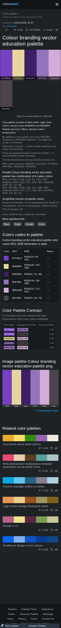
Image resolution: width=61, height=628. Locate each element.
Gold (17, 224)
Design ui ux (10, 525)
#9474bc (6, 280)
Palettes (12, 609)
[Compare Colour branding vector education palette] (56, 30)
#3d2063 (6, 272)
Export (49, 30)
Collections (47, 609)
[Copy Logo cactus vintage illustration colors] (51, 510)
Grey (41, 224)
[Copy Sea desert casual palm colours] (51, 448)
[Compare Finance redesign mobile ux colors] (56, 490)
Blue (6, 224)
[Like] (6, 30)
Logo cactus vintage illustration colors (25, 506)
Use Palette (34, 30)
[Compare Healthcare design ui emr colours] (56, 549)
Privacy (22, 618)
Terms (34, 618)
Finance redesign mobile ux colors (23, 486)
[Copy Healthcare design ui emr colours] (51, 549)
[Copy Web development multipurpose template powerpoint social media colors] (51, 471)
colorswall (11, 26)
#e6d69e (6, 265)
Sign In (20, 116)
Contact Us (48, 618)
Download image (48, 410)
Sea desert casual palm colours (22, 444)
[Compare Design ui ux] (56, 530)
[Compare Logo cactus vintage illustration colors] (56, 510)
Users (10, 618)
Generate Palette (29, 614)
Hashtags (48, 614)
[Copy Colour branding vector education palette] (22, 209)
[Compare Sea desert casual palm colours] (56, 448)
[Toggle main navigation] (57, 4)
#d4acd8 (6, 289)
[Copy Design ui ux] (51, 530)
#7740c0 (6, 257)
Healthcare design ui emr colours (23, 545)
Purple (29, 224)
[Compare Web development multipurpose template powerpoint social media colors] (56, 471)
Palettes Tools (28, 609)
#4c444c (6, 296)
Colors (10, 4)
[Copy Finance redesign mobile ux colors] (51, 490)
